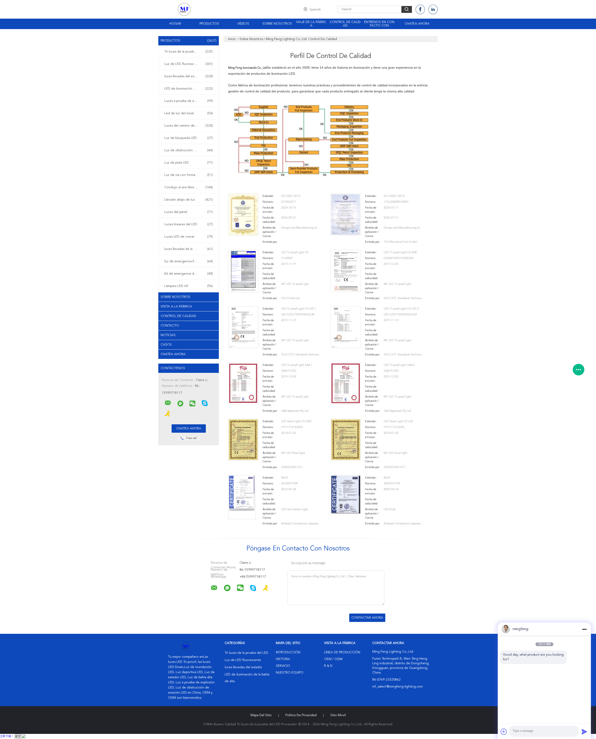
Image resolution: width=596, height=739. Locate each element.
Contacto (170, 325)
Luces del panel (188, 212)
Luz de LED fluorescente (188, 64)
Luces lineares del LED (188, 224)
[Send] (584, 731)
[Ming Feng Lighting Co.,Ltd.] (168, 403)
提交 (18, 736)
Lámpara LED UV (188, 286)
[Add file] (504, 731)
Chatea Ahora (417, 23)
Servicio (283, 666)
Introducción (288, 652)
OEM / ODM (333, 659)
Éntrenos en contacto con (379, 23)
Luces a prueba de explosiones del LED (189, 101)
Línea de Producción (342, 652)
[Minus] (584, 629)
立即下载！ (7, 736)
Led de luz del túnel (188, 113)
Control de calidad (345, 23)
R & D (328, 666)
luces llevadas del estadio (188, 76)
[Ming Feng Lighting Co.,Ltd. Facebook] (420, 9)
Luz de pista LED (188, 162)
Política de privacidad (301, 715)
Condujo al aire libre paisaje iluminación (189, 187)
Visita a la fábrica (176, 306)
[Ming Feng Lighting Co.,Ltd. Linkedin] (433, 9)
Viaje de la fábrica (311, 23)
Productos (209, 23)
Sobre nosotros (277, 23)
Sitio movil (338, 715)
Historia (283, 659)
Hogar (175, 23)
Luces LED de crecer (188, 236)
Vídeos (243, 23)
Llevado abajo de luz (188, 199)
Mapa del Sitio (261, 715)
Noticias (168, 335)
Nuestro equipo (289, 672)
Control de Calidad (178, 316)
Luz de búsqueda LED (188, 138)
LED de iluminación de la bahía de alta (189, 88)
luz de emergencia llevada (188, 261)
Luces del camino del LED (188, 125)
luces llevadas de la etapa (188, 249)
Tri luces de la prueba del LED (188, 51)
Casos (166, 344)
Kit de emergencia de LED (188, 273)
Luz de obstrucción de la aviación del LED (189, 150)
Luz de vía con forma (188, 175)
